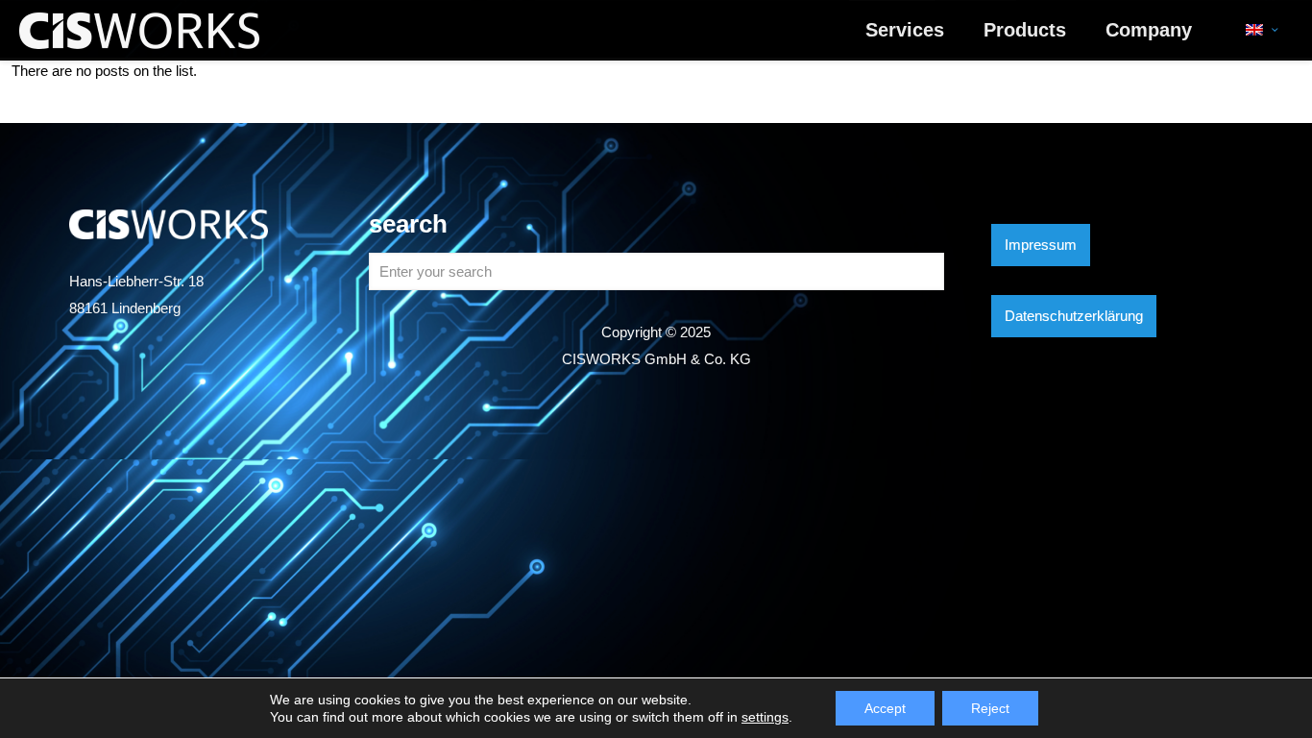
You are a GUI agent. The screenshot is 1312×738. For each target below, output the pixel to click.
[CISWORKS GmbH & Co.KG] (139, 30)
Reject (990, 708)
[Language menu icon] (1261, 29)
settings (765, 717)
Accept (885, 708)
